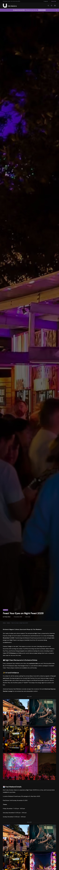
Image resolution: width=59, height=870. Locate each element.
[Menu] (55, 5)
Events (5, 609)
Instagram (46, 1)
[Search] (48, 6)
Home (4, 623)
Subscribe (53, 1)
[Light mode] (52, 6)
